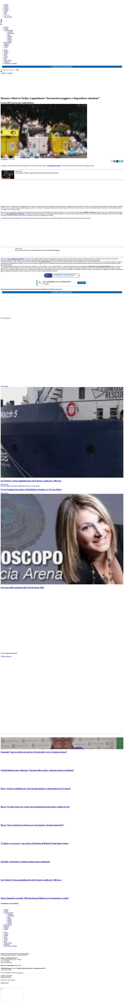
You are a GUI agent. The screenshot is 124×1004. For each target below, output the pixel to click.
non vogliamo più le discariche (15, 213)
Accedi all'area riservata (62, 66)
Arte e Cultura (8, 60)
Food (5, 14)
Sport (5, 12)
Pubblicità (6, 62)
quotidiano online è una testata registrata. (15, 953)
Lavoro (6, 57)
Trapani (9, 41)
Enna (8, 34)
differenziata (4, 289)
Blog (5, 59)
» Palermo (3, 73)
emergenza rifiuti (11, 289)
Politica (6, 11)
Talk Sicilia (7, 15)
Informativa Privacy (6, 977)
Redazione (5, 159)
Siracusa (6, 8)
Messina (9, 36)
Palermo (6, 4)
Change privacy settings (10, 63)
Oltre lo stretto (8, 17)
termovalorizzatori (57, 289)
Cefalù (6, 47)
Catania (6, 6)
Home (5, 49)
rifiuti (69, 206)
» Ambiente (9, 73)
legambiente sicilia (36, 289)
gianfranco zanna (20, 289)
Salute (5, 56)
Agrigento (10, 31)
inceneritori (28, 289)
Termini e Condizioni (6, 975)
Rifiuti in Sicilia (48, 289)
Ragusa (9, 38)
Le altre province (8, 30)
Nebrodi (6, 45)
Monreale (6, 44)
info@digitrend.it (19, 972)
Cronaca (6, 9)
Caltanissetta (10, 33)
